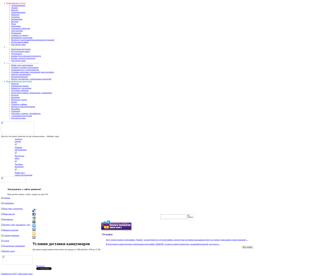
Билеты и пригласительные (23, 106)
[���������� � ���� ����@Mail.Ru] (34, 221)
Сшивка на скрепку (19, 35)
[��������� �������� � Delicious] (34, 210)
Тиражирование (18, 5)
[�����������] (34, 237)
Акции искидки (18, 140)
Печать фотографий (19, 42)
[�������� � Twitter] (34, 225)
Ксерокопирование (19, 77)
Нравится (40, 266)
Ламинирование (18, 12)
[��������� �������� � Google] (34, 218)
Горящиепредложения (20, 148)
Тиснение (15, 17)
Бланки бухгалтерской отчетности (26, 56)
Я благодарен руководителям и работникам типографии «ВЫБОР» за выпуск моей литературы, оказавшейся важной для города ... (163, 244)
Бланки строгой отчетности (23, 58)
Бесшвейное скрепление (21, 38)
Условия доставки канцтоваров (24, 67)
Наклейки (15, 109)
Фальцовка (16, 26)
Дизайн (14, 8)
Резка (13, 24)
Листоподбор (17, 31)
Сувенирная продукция (21, 116)
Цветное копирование (21, 74)
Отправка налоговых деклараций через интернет (32, 72)
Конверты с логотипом (21, 88)
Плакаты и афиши (19, 104)
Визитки (15, 84)
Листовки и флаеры (19, 90)
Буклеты (15, 95)
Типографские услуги (15, 3)
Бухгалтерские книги (20, 51)
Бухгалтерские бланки (16, 47)
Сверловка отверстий (20, 28)
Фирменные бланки (20, 86)
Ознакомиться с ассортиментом (25, 70)
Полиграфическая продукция (19, 81)
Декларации (16, 54)
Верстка (14, 10)
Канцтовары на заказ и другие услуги (22, 63)
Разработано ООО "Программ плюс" (17, 274)
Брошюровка (16, 19)
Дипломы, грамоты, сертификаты (26, 113)
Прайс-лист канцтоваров (22, 65)
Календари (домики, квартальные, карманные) (31, 93)
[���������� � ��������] (34, 229)
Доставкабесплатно (19, 165)
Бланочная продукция (20, 49)
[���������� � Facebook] (34, 214)
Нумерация (16, 33)
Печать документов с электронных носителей (31, 79)
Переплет (15, 15)
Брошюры (15, 97)
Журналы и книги (19, 100)
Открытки (15, 111)
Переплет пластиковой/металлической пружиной (32, 40)
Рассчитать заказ (18, 44)
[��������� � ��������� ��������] (34, 233)
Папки (14, 102)
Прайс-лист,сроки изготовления (23, 174)
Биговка (14, 21)
